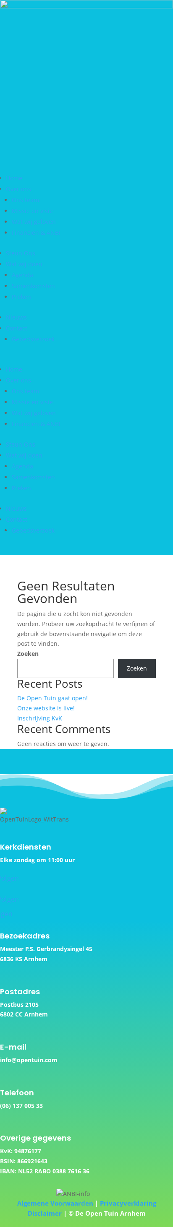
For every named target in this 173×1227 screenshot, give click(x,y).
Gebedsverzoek (33, 339)
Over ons (18, 189)
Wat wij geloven (34, 222)
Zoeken (28, 654)
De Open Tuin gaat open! (52, 698)
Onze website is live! (46, 708)
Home (14, 178)
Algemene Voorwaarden (55, 1203)
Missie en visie (32, 211)
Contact (16, 328)
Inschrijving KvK (39, 718)
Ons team (25, 200)
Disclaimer (45, 1213)
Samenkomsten (33, 286)
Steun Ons (20, 253)
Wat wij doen (24, 264)
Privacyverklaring (128, 1203)
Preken (21, 297)
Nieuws (16, 317)
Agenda (22, 275)
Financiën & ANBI (36, 233)
